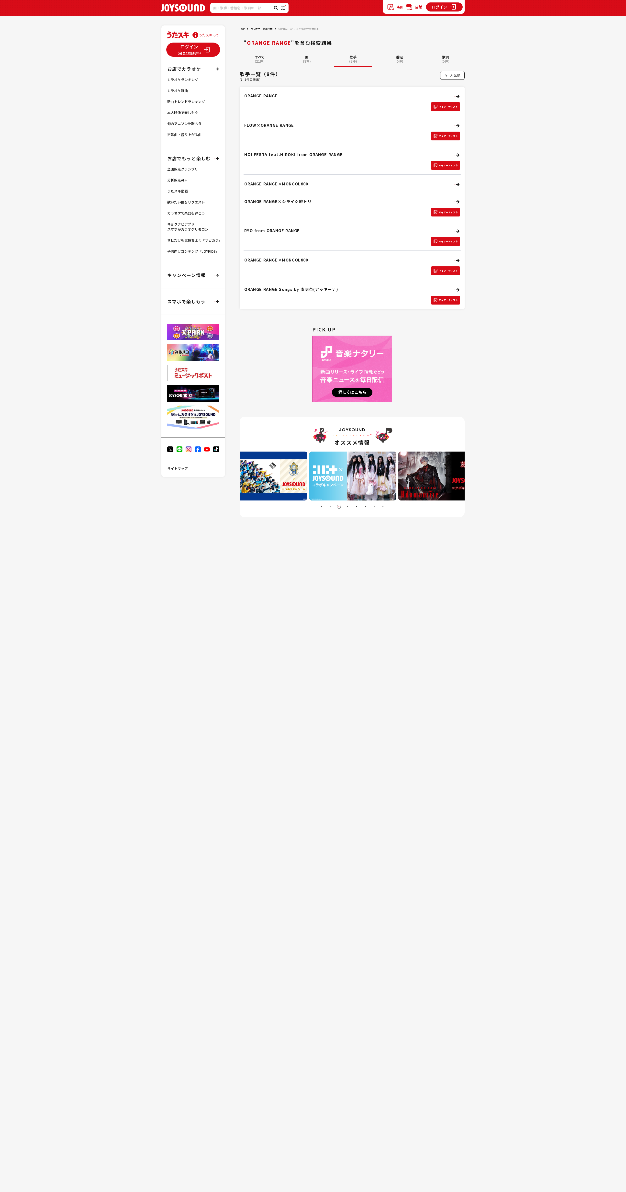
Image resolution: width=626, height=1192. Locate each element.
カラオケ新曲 (177, 90)
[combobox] (452, 75)
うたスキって (209, 35)
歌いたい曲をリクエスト (186, 202)
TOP (242, 28)
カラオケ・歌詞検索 (261, 28)
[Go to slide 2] (330, 506)
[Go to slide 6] (365, 506)
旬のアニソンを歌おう (184, 123)
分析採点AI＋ (177, 180)
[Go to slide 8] (382, 506)
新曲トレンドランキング (186, 101)
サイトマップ (177, 468)
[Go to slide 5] (356, 506)
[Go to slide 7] (374, 506)
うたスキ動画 (177, 191)
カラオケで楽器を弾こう (186, 213)
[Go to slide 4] (347, 506)
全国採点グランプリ (182, 169)
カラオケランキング (182, 79)
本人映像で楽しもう (182, 112)
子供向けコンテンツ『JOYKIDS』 (193, 251)
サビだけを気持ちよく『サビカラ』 (194, 240)
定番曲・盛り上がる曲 (184, 134)
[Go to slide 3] (338, 506)
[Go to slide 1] (321, 506)
